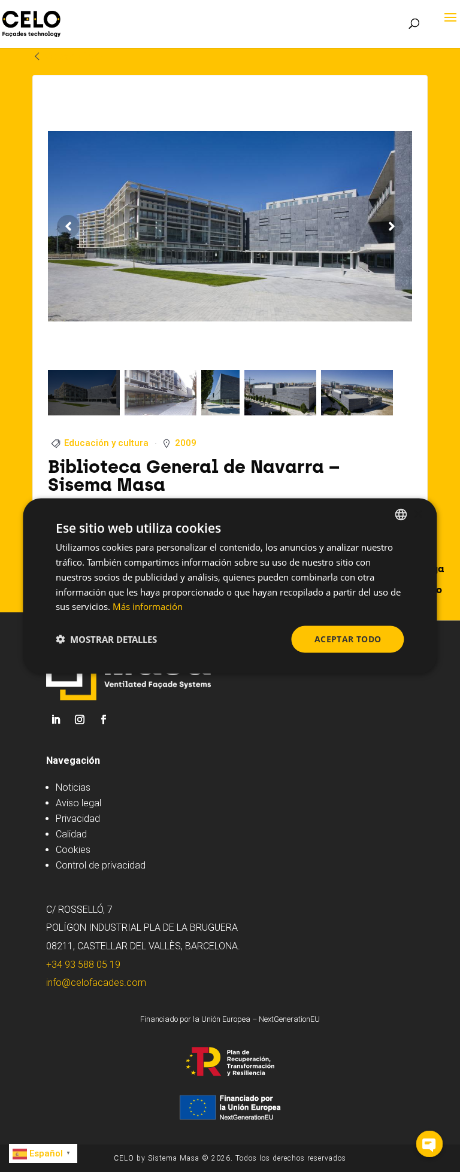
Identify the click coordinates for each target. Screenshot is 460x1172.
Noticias (73, 787)
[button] (106, 639)
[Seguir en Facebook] (103, 719)
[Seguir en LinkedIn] (55, 719)
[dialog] (230, 586)
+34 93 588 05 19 (83, 964)
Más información (148, 606)
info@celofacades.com (96, 982)
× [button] (417, 513)
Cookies (73, 849)
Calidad (71, 834)
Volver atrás (73, 56)
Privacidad (78, 818)
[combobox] (401, 515)
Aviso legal (78, 803)
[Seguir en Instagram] (79, 719)
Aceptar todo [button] (348, 639)
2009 (185, 443)
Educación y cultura (106, 443)
